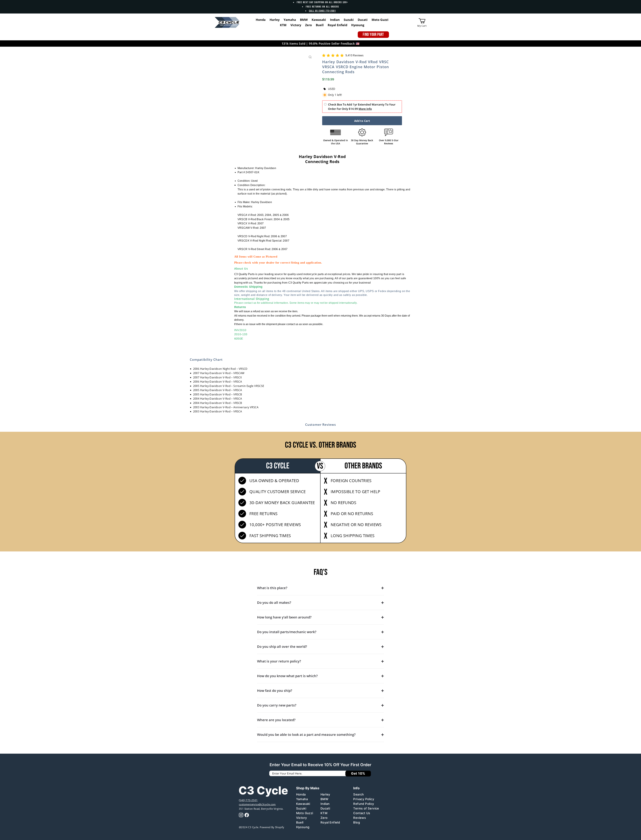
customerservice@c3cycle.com (257, 804)
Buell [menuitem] (320, 25)
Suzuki (301, 808)
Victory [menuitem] (295, 25)
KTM (323, 813)
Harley (325, 794)
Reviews (359, 817)
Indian (325, 803)
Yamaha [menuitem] (290, 20)
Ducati (325, 808)
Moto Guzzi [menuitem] (380, 20)
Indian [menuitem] (335, 20)
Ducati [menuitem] (363, 20)
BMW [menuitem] (304, 20)
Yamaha (302, 799)
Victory (301, 817)
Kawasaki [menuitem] (319, 20)
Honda (301, 794)
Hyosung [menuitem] (357, 25)
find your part (373, 34)
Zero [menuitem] (308, 25)
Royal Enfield (330, 822)
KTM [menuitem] (283, 25)
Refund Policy (363, 803)
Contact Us (361, 813)
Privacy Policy (363, 799)
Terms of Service (366, 808)
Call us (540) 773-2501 (322, 11)
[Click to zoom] (310, 57)
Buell (299, 822)
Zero (324, 817)
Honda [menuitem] (261, 20)
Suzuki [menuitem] (349, 20)
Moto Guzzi (304, 813)
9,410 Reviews (354, 55)
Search (358, 794)
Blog (356, 822)
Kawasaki (303, 803)
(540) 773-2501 (248, 800)
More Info (365, 109)
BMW (324, 799)
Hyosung (302, 827)
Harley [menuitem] (275, 20)
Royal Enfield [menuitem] (337, 25)
